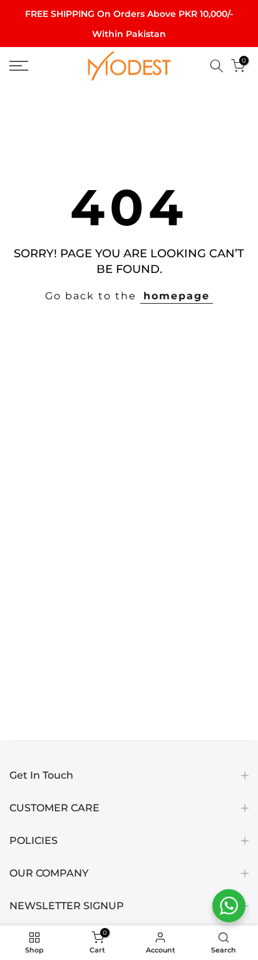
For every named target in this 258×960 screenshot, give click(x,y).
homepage (176, 296)
